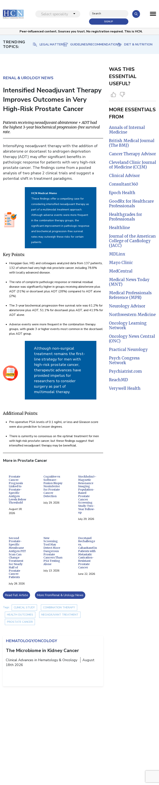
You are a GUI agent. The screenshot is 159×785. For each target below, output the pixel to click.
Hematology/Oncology (31, 640)
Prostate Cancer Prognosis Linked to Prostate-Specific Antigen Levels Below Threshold (17, 489)
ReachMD (118, 379)
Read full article (16, 595)
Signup (108, 21)
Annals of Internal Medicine (127, 130)
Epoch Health (122, 192)
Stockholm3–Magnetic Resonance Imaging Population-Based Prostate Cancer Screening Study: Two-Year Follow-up (87, 494)
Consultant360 (123, 184)
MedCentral (120, 271)
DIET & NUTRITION (96, 44)
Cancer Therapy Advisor (132, 153)
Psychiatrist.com (125, 371)
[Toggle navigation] (153, 15)
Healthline (119, 227)
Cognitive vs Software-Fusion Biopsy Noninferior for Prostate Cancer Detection (52, 486)
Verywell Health (125, 388)
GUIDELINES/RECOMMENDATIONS (49, 44)
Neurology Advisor (127, 306)
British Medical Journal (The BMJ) (131, 143)
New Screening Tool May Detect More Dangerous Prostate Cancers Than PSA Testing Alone (52, 551)
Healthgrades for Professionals (125, 216)
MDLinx (117, 254)
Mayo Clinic (121, 262)
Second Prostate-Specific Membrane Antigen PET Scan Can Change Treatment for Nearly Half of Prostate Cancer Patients (17, 558)
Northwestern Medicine (132, 314)
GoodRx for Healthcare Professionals (131, 203)
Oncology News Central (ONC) (132, 338)
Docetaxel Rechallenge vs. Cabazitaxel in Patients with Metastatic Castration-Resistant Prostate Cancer (87, 553)
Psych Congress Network (124, 360)
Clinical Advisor (124, 175)
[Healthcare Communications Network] (13, 14)
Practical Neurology (128, 349)
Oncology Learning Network (128, 325)
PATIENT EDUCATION (139, 44)
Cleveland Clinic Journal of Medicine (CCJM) (132, 164)
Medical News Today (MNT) (129, 282)
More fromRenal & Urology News (60, 595)
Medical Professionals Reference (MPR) (130, 295)
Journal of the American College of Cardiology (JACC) (132, 241)
